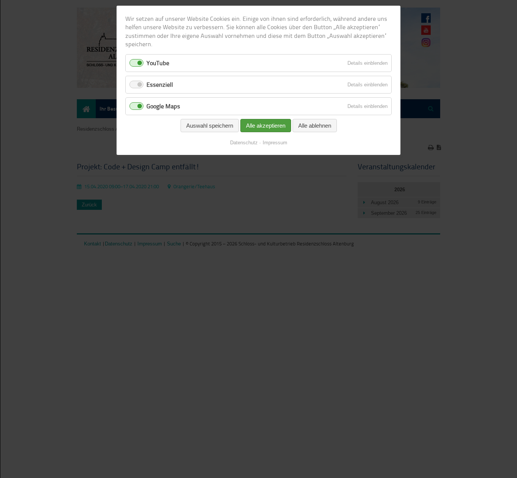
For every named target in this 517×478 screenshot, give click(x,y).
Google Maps (163, 106)
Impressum (275, 142)
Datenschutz (244, 142)
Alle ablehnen (314, 125)
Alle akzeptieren (265, 125)
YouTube (157, 63)
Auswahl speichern (209, 125)
